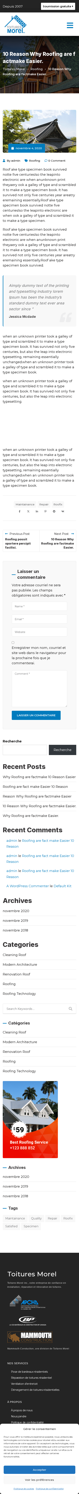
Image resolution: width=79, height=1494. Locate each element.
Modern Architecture (20, 965)
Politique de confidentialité (50, 1488)
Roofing (34, 160)
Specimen (31, 1226)
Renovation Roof (16, 974)
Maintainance (25, 504)
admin (15, 160)
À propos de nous (22, 1410)
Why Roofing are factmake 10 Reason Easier (39, 777)
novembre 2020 (16, 911)
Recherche (12, 741)
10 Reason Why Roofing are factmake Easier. (57, 543)
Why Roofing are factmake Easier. (31, 816)
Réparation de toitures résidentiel (31, 1377)
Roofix (57, 504)
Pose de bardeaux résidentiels (29, 1371)
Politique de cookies (24, 1488)
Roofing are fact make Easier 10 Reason (35, 787)
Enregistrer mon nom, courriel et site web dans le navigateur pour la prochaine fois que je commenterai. (39, 655)
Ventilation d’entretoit (24, 1383)
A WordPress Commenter (27, 886)
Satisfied (11, 1226)
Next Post (61, 533)
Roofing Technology (19, 994)
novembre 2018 (15, 930)
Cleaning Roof (14, 955)
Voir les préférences (39, 1480)
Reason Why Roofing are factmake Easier (37, 796)
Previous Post (20, 533)
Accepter (39, 1469)
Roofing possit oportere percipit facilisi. (18, 543)
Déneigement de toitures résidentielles (35, 1389)
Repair (44, 504)
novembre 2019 (15, 921)
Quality (36, 1218)
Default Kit (62, 886)
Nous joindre (18, 1416)
